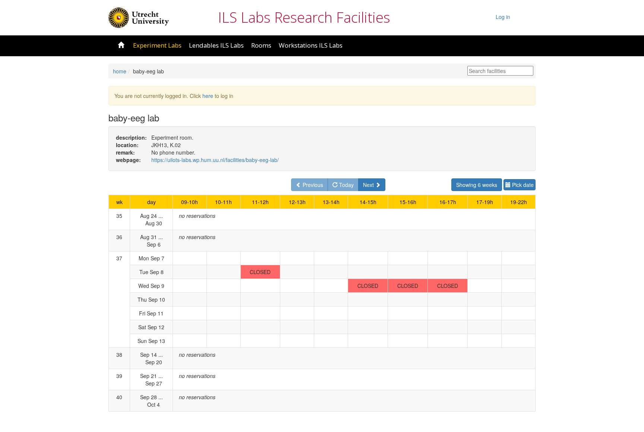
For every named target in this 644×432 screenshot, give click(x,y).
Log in (503, 16)
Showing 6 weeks (476, 184)
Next (369, 184)
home (119, 71)
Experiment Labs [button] (157, 45)
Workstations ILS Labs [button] (310, 45)
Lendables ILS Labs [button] (216, 45)
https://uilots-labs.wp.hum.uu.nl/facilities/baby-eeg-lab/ (215, 159)
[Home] (138, 16)
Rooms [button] (261, 45)
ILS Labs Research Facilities (304, 17)
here (207, 95)
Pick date (522, 184)
